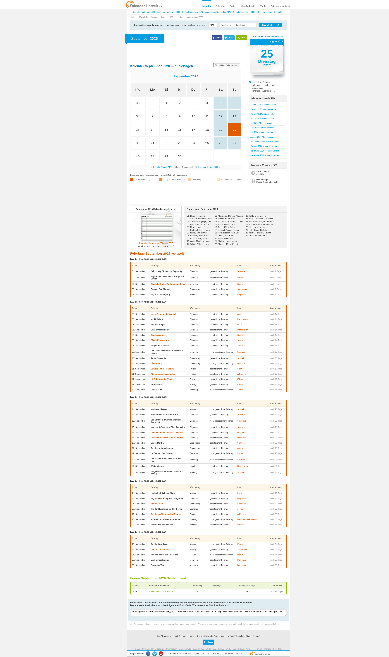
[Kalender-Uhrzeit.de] (129, 4)
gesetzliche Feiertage (261, 82)
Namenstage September (272, 12)
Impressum (171, 649)
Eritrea (240, 278)
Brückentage (257, 88)
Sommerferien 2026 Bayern (161, 592)
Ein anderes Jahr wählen (226, 65)
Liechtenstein (243, 319)
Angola (240, 448)
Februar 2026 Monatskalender (263, 109)
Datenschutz (185, 649)
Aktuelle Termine (254, 649)
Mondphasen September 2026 (218, 12)
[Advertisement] (103, 97)
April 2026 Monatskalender (262, 118)
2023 (208, 649)
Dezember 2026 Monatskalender (264, 155)
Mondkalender (248, 6)
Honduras (241, 363)
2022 (201, 649)
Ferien (233, 6)
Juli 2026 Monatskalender (261, 132)
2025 (221, 649)
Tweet (231, 37)
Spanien (240, 284)
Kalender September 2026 (144, 12)
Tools (263, 6)
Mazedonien (242, 330)
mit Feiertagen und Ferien (194, 25)
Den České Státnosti (160, 549)
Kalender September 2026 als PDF (156, 243)
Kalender (206, 6)
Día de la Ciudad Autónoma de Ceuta (168, 284)
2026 (228, 649)
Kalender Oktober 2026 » (209, 167)
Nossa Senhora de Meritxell (164, 314)
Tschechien (242, 549)
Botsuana (241, 560)
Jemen (240, 509)
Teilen (218, 37)
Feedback (208, 642)
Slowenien (241, 421)
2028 (241, 649)
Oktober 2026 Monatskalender (263, 146)
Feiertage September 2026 (168, 12)
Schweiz (241, 358)
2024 (215, 649)
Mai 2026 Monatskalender (261, 123)
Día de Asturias (158, 335)
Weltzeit (267, 649)
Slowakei (241, 271)
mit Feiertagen (172, 25)
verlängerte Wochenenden (263, 91)
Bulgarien (241, 294)
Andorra (240, 314)
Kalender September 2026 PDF (246, 12)
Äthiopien (241, 374)
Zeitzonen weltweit (280, 6)
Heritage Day (157, 504)
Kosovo (240, 544)
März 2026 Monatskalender (262, 114)
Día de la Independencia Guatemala (167, 432)
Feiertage (220, 6)
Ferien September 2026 (192, 12)
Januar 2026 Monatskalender (263, 105)
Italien (240, 453)
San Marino (242, 289)
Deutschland (242, 466)
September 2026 (185, 76)
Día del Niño (156, 363)
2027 (235, 649)
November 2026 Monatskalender (264, 151)
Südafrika (241, 504)
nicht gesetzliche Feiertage (263, 85)
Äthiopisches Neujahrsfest (163, 374)
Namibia (240, 555)
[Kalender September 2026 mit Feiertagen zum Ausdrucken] (156, 239)
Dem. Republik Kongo (246, 519)
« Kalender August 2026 (161, 167)
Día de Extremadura (160, 340)
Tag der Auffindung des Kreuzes (166, 514)
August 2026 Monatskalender (263, 137)
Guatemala (242, 432)
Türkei (240, 390)
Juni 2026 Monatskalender (262, 128)
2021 (195, 649)
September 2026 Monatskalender (264, 141)
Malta (239, 324)
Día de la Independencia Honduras (167, 438)
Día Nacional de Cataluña (162, 369)
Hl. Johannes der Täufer (162, 379)
